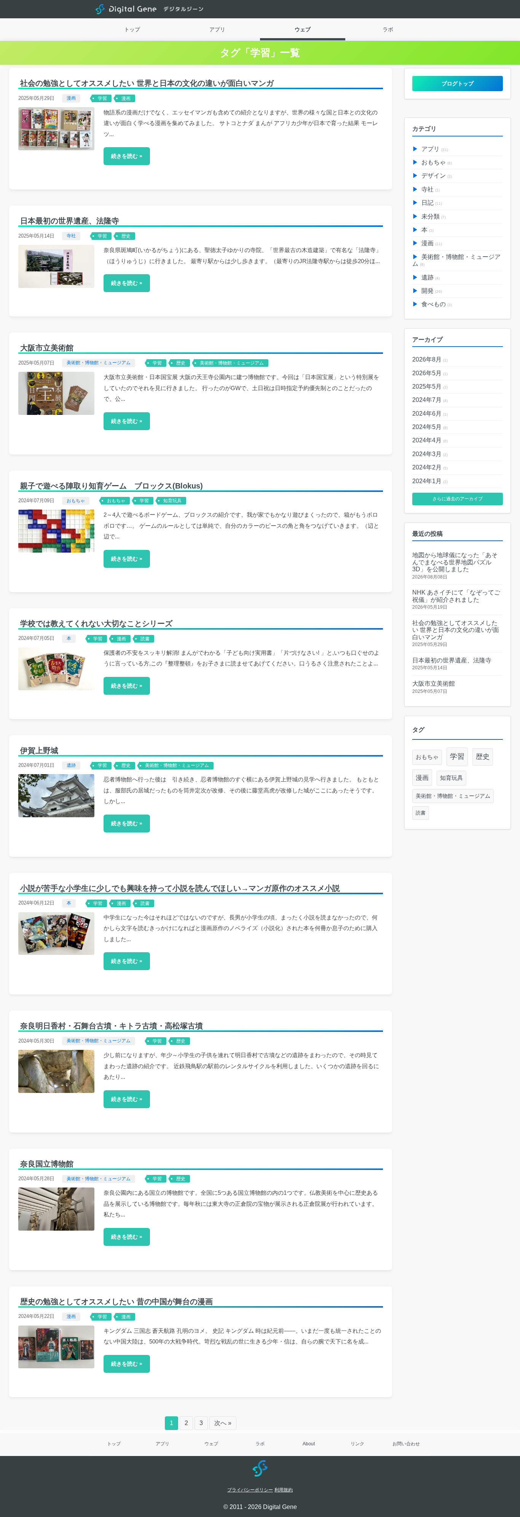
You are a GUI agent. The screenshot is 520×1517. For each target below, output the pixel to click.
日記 (431, 202)
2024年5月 (430, 427)
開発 (431, 291)
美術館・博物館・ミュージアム (99, 362)
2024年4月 (430, 440)
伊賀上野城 (39, 750)
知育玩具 (172, 500)
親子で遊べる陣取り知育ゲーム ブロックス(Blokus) (111, 486)
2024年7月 (430, 400)
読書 (145, 638)
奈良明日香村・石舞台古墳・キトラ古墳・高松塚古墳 (111, 1026)
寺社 (71, 235)
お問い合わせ (406, 1443)
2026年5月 (430, 373)
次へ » (222, 1423)
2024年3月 (430, 454)
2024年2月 (430, 467)
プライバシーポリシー (250, 1490)
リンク (357, 1443)
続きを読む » (126, 156)
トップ (132, 29)
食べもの (436, 304)
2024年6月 (430, 413)
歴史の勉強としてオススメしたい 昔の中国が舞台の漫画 (116, 1301)
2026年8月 (430, 359)
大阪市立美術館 (46, 348)
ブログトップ (458, 83)
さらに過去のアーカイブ (457, 498)
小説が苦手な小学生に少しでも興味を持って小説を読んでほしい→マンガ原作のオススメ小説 (180, 888)
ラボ (388, 29)
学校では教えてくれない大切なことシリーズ (96, 623)
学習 (102, 98)
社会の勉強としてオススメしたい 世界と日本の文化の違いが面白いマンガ (147, 83)
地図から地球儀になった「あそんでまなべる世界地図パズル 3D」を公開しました (455, 562)
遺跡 (71, 765)
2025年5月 (430, 386)
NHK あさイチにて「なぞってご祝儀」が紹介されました (456, 596)
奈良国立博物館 (46, 1164)
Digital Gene (126, 9)
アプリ (217, 29)
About (309, 1443)
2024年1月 (430, 481)
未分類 (433, 216)
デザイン (436, 175)
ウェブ (303, 29)
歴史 (126, 236)
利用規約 (283, 1490)
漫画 (71, 98)
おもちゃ (76, 500)
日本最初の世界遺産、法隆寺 (69, 221)
